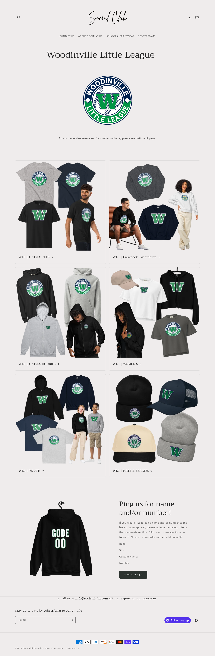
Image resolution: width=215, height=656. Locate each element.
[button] (19, 17)
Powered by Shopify (54, 648)
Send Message (133, 574)
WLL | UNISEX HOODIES (37, 364)
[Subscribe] (71, 620)
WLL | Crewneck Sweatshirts (134, 257)
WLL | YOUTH (29, 471)
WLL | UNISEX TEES (34, 257)
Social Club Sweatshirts (33, 648)
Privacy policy (73, 648)
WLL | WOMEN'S (125, 364)
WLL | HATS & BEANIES (131, 471)
